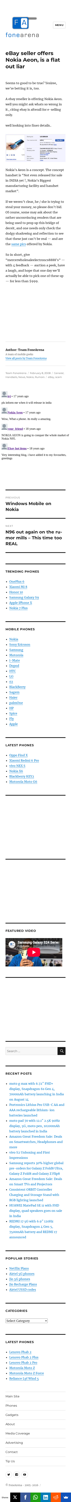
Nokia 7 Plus (18, 608)
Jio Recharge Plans (23, 1284)
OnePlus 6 (16, 581)
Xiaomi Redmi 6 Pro (24, 760)
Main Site (12, 1396)
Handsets (11, 377)
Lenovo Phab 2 (20, 1352)
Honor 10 (16, 592)
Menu (59, 24)
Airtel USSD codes (22, 1289)
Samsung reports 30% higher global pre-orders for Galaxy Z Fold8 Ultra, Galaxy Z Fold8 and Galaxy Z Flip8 (36, 1168)
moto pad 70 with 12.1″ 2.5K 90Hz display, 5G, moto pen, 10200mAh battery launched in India (34, 1126)
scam (58, 377)
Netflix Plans (19, 1268)
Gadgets (11, 1415)
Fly (11, 719)
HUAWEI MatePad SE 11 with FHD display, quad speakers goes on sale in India (35, 1210)
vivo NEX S (17, 766)
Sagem (14, 692)
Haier (13, 697)
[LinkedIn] (46, 1497)
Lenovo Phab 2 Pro (23, 1362)
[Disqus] (35, 437)
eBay (51, 377)
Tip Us (10, 1461)
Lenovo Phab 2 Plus (23, 1357)
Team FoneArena (16, 373)
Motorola (16, 655)
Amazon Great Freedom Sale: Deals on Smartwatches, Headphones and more (36, 1142)
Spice (13, 713)
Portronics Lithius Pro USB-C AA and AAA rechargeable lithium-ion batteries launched (36, 1110)
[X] (15, 1497)
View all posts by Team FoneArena (26, 358)
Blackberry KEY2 (21, 776)
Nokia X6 (16, 771)
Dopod (14, 666)
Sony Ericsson (19, 644)
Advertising (14, 1442)
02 (11, 681)
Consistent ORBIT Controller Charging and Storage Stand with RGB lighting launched (34, 1195)
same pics (18, 244)
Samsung (16, 650)
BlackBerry (17, 687)
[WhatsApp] (35, 1497)
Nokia (30, 377)
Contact (11, 1452)
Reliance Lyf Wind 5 (24, 1378)
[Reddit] (56, 1497)
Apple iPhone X (20, 603)
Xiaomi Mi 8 (18, 587)
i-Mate (14, 660)
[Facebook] (25, 1497)
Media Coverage (17, 1433)
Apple (13, 724)
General (59, 373)
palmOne (16, 703)
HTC (12, 671)
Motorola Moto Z (22, 1368)
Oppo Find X (18, 755)
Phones (11, 1405)
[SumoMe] (66, 1497)
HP (11, 708)
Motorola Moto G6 (23, 782)
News (21, 377)
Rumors (39, 377)
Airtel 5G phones (21, 1274)
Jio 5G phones (19, 1279)
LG (11, 676)
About (10, 1424)
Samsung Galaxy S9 (24, 597)
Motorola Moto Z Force (26, 1373)
